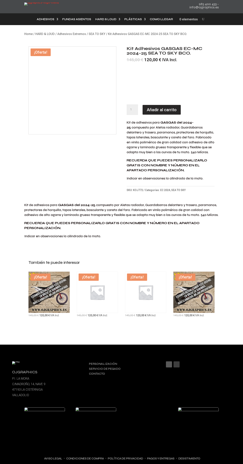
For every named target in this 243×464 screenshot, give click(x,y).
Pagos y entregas (160, 458)
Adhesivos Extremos (71, 34)
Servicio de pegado (105, 368)
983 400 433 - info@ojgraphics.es (204, 5)
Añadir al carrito (162, 109)
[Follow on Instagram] (169, 364)
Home (28, 34)
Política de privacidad (125, 458)
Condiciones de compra (85, 458)
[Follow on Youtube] (177, 364)
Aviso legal (53, 458)
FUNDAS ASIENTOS (76, 19)
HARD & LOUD (105, 19)
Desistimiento (189, 458)
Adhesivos (45, 19)
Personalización (103, 364)
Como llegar (161, 19)
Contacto (97, 373)
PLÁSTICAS (133, 19)
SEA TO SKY (97, 34)
